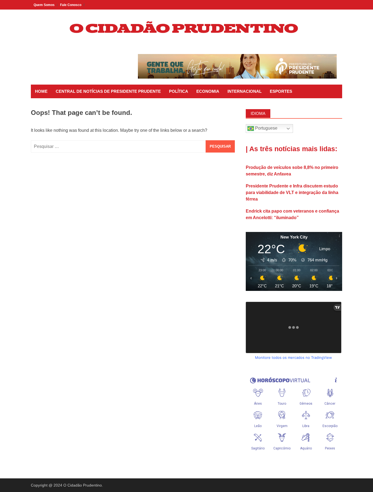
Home (41, 91)
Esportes (281, 91)
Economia (207, 91)
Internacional (244, 91)
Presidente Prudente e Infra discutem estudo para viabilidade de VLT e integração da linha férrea (292, 192)
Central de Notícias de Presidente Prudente (108, 91)
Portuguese (265, 128)
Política (178, 91)
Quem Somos (44, 5)
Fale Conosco (70, 5)
